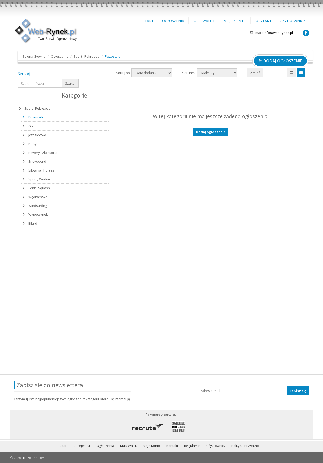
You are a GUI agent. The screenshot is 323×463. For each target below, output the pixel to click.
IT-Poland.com (34, 457)
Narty (32, 143)
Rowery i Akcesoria (42, 152)
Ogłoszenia (173, 20)
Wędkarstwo (37, 196)
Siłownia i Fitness (41, 170)
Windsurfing (37, 205)
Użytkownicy (292, 20)
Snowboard (37, 161)
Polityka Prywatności (247, 445)
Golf (31, 126)
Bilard (32, 223)
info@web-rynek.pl (278, 32)
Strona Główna (34, 56)
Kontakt (263, 20)
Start (148, 20)
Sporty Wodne (39, 179)
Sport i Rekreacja (87, 56)
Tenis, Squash (39, 188)
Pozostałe (36, 117)
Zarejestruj (82, 445)
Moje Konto (234, 20)
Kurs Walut (204, 20)
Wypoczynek (38, 214)
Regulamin (192, 445)
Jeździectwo (37, 135)
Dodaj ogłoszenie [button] (211, 132)
